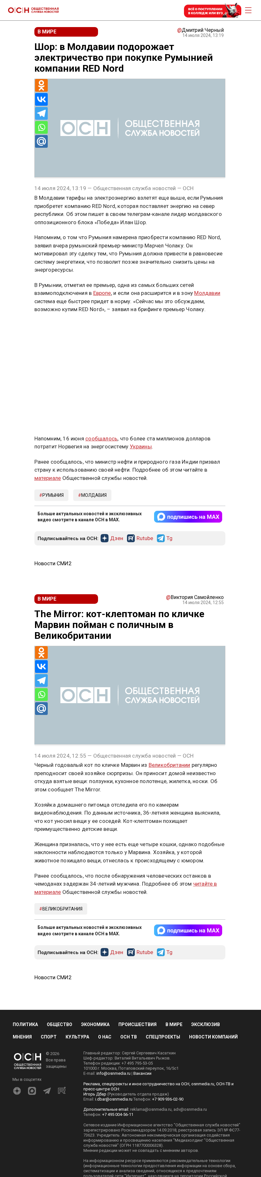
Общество (59, 1024)
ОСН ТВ (128, 1036)
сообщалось (101, 438)
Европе (102, 293)
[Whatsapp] (41, 127)
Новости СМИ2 (53, 563)
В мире (174, 1024)
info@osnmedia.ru (113, 1073)
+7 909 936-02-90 (167, 1099)
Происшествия (137, 1024)
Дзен (116, 538)
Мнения (22, 1036)
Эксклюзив (205, 1024)
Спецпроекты (163, 1036)
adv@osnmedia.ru (190, 1109)
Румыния (53, 495)
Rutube (145, 538)
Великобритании (169, 765)
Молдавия (94, 495)
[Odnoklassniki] (41, 85)
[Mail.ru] (41, 141)
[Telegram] (41, 113)
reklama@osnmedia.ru (151, 1109)
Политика (25, 1024)
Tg (169, 538)
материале (47, 478)
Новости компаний (213, 1036)
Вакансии (142, 1073)
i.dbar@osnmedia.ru (113, 1099)
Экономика (95, 1024)
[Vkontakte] (41, 99)
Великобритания (62, 908)
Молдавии (207, 293)
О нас (104, 1036)
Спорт (49, 1036)
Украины (141, 446)
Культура (77, 1036)
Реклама (54, 328)
